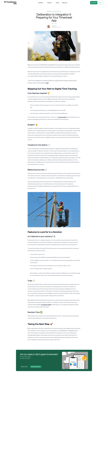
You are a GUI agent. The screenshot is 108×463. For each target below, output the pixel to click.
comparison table (46, 304)
